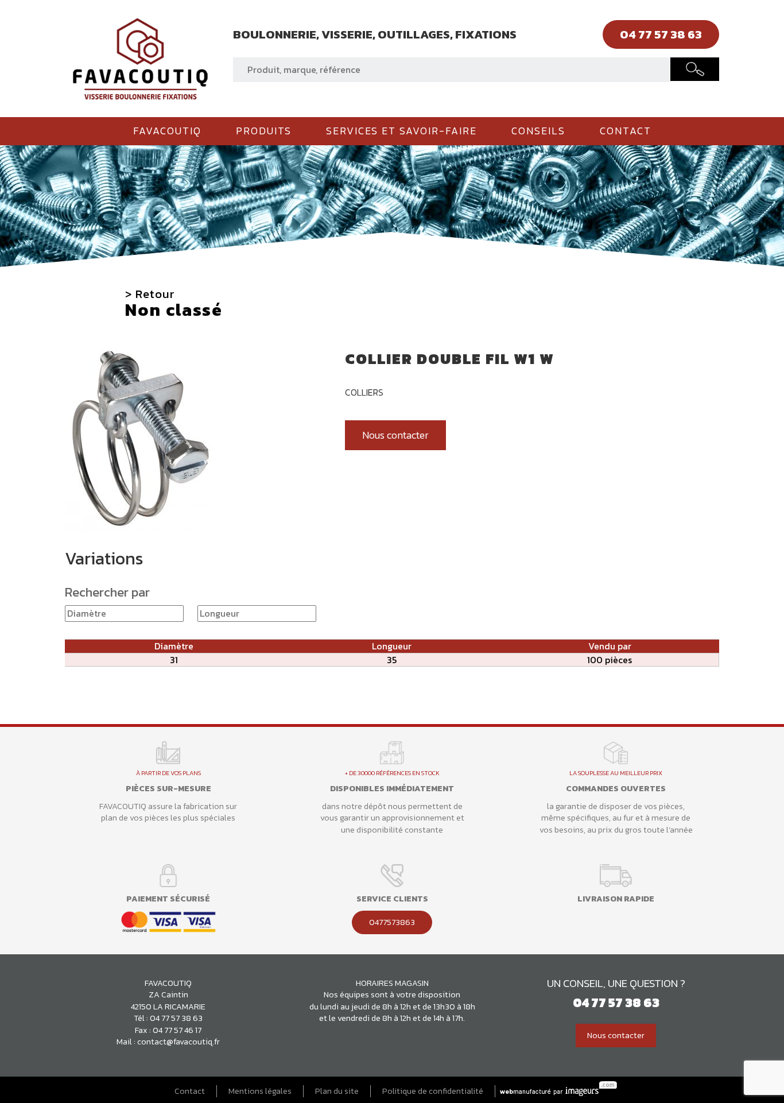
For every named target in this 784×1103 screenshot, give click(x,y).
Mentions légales (260, 1091)
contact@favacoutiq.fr (178, 1041)
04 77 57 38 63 (176, 1018)
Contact (625, 130)
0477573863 (392, 922)
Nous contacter (395, 435)
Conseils (538, 130)
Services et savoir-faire (401, 130)
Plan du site (337, 1091)
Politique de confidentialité (432, 1091)
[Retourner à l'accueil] (140, 57)
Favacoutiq (167, 130)
